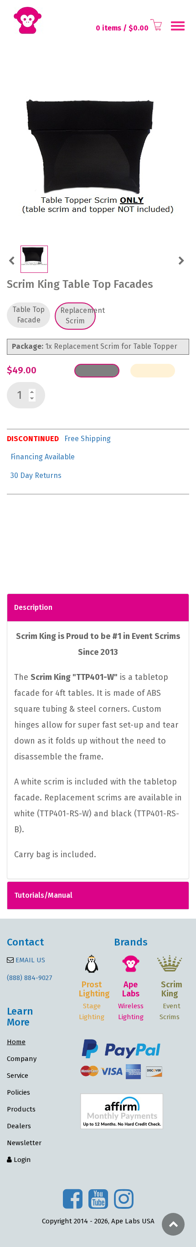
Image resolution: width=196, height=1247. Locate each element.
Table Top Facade (28, 314)
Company (21, 1059)
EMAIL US (29, 960)
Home (16, 1042)
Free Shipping (87, 438)
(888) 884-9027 (29, 978)
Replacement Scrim (78, 315)
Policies (18, 1092)
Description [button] (33, 607)
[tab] (98, 607)
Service (17, 1075)
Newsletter (24, 1143)
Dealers (19, 1126)
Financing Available (42, 457)
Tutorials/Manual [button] (43, 895)
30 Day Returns (36, 475)
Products (21, 1109)
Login (21, 1160)
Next (181, 260)
